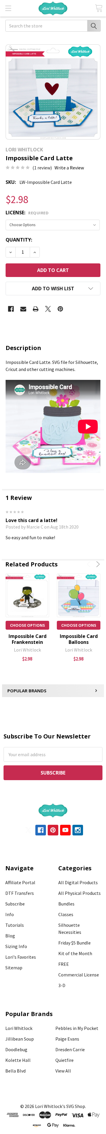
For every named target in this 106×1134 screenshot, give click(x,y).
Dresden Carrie (70, 1049)
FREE (63, 964)
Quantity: (19, 239)
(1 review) (42, 168)
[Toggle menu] (8, 8)
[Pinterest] (60, 309)
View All (63, 1071)
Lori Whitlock (18, 1028)
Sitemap (13, 968)
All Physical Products (79, 893)
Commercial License (78, 975)
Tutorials (14, 925)
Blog (10, 936)
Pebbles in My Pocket (76, 1028)
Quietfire (64, 1060)
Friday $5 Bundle (74, 943)
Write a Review (69, 168)
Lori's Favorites (20, 957)
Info (9, 914)
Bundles (66, 904)
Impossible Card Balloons (79, 639)
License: (27, 212)
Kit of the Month (75, 953)
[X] (48, 309)
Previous (89, 564)
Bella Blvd (15, 1071)
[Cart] (98, 8)
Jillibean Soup (19, 1039)
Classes (65, 914)
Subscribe (15, 904)
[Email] (23, 309)
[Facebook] (11, 309)
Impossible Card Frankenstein (28, 639)
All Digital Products (78, 882)
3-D (61, 985)
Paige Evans (67, 1039)
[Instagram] (77, 830)
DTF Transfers (19, 893)
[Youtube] (65, 830)
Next (97, 564)
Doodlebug (16, 1049)
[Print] (35, 309)
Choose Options (27, 625)
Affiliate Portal (20, 882)
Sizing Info (16, 946)
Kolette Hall (18, 1060)
